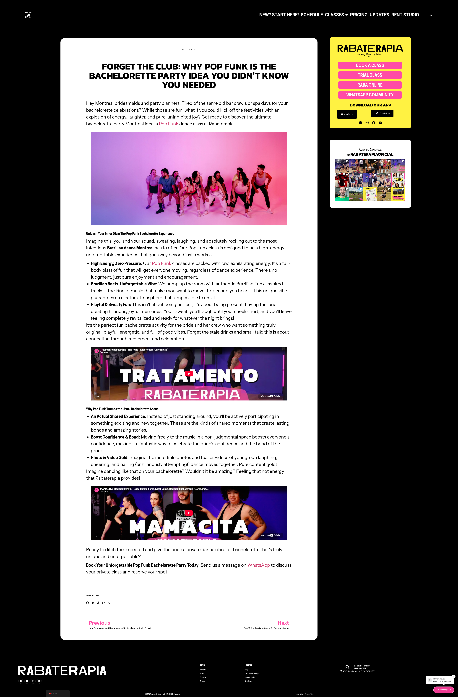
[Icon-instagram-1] (367, 123)
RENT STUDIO (405, 14)
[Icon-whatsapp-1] (361, 123)
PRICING (358, 14)
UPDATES (379, 14)
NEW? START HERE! (279, 14)
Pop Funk (168, 124)
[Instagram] (33, 681)
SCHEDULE (312, 14)
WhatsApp (258, 565)
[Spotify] (39, 681)
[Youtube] (380, 123)
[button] (87, 602)
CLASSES (334, 14)
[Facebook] (374, 123)
